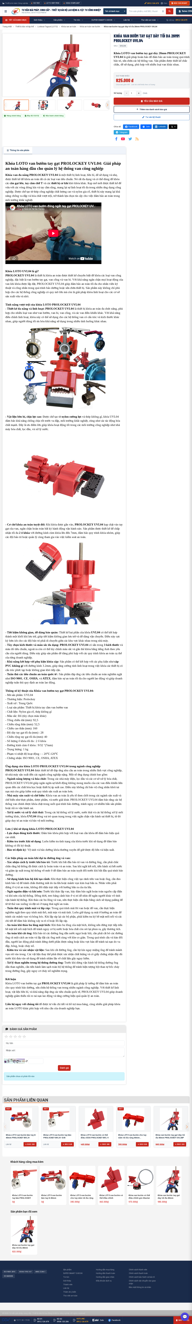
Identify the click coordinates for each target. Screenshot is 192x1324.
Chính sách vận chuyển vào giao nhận (142, 1282)
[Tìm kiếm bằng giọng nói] (163, 11)
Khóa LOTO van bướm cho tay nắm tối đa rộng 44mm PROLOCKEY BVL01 (132, 1137)
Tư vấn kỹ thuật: (153, 117)
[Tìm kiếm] (169, 11)
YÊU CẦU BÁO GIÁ (153, 101)
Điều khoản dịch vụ (104, 1281)
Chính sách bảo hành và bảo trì (142, 1277)
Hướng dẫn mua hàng (105, 1269)
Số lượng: (118, 93)
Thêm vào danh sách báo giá (153, 109)
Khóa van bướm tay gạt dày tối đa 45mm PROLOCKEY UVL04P (169, 1196)
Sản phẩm (67, 1269)
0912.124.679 (153, 3)
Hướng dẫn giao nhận (105, 1277)
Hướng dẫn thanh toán (105, 1273)
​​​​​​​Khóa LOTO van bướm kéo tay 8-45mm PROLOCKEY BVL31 (51, 1196)
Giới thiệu (67, 1281)
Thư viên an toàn (70, 1296)
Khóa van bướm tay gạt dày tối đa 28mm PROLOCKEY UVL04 (23, 1246)
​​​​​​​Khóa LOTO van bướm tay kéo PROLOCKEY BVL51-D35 (22, 1196)
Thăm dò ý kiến (69, 1292)
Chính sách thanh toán (138, 1273)
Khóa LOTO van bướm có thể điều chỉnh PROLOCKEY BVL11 (111, 1196)
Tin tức (66, 1277)
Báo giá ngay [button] (180, 3)
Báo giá (31, 1144)
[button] (107, 105)
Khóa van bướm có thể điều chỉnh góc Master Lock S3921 (139, 1196)
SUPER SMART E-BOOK (73, 1273)
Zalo (165, 3)
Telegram (123, 132)
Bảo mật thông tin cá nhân (140, 1287)
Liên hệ (66, 1288)
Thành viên (67, 1284)
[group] (56, 65)
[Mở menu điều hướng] (5, 11)
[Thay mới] (26, 1061)
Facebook (133, 126)
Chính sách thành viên (138, 1269)
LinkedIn (162, 126)
